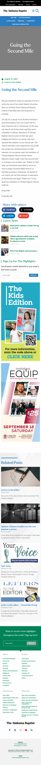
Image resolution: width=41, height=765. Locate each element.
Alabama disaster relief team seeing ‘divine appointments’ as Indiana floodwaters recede (24, 239)
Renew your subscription (29, 698)
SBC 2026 (14, 17)
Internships (6, 680)
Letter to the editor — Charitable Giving (19, 605)
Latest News (10, 21)
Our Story (5, 666)
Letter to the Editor (8, 700)
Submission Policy (8, 712)
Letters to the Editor (12, 82)
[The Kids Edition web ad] (20, 321)
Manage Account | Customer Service (30, 715)
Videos (24, 678)
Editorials (24, 663)
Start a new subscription (29, 695)
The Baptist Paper (28, 1)
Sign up (34, 275)
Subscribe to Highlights (28, 712)
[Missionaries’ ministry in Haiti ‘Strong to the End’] (5, 228)
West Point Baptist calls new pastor (23, 251)
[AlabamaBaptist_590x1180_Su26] (20, 402)
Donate (5, 663)
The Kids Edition (24, 17)
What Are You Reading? (10, 705)
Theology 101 (26, 673)
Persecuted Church (27, 675)
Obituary (5, 707)
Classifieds (30, 21)
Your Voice (6, 566)
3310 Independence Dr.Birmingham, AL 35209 (20, 744)
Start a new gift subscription (30, 700)
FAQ (32, 751)
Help (27, 751)
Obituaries (25, 671)
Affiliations (6, 673)
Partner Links (6, 675)
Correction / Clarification (10, 710)
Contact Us (6, 661)
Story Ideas (6, 695)
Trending (21, 21)
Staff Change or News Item (10, 698)
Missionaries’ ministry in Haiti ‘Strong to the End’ (24, 227)
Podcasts (24, 668)
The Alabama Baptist (13, 1)
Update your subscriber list (29, 710)
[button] (37, 11)
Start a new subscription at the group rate (29, 707)
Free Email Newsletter (20, 24)
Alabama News (26, 666)
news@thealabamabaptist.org (20, 757)
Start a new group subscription (27, 703)
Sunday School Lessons (29, 661)
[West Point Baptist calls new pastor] (5, 252)
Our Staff (5, 668)
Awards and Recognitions (10, 671)
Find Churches (7, 683)
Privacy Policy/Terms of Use (16, 751)
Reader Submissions (9, 702)
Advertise (5, 678)
